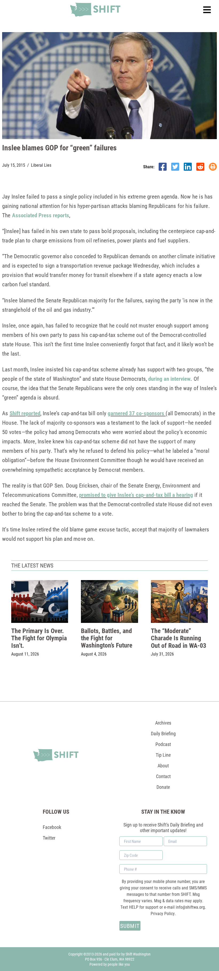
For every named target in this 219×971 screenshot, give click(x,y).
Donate (163, 787)
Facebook (52, 827)
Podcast (163, 744)
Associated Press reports (40, 215)
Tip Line (163, 755)
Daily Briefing (163, 733)
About (163, 765)
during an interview (169, 378)
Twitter (49, 838)
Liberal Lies (41, 165)
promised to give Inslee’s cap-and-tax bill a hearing (136, 494)
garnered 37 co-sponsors (136, 413)
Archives (163, 722)
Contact (163, 776)
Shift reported (25, 413)
